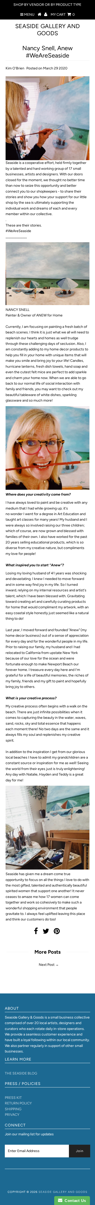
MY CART (63, 14)
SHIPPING (13, 1109)
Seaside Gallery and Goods (47, 30)
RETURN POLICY (18, 1103)
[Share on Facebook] (36, 932)
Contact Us (74, 1200)
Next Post (46, 965)
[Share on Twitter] (46, 932)
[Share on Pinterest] (57, 932)
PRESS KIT (13, 1098)
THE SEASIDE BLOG (21, 1073)
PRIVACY (12, 1115)
